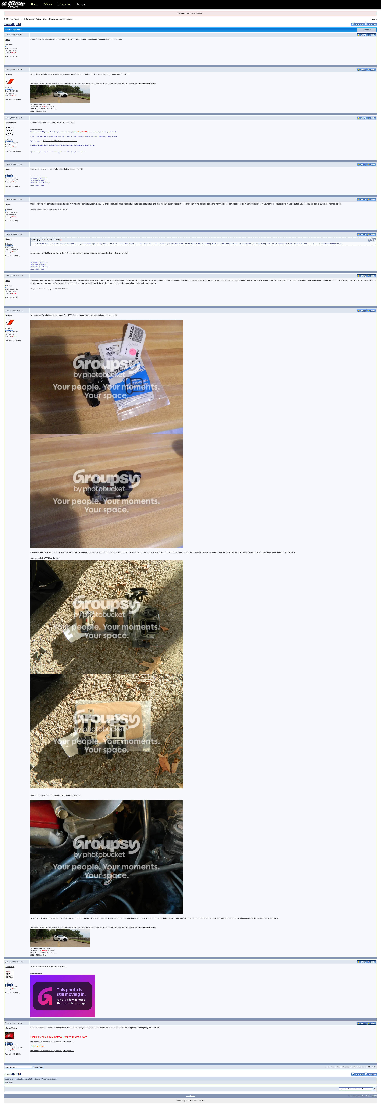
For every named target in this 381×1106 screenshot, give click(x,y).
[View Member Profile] (9, 81)
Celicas (48, 4)
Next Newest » (370, 1067)
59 (14, 99)
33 (14, 1054)
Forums (81, 4)
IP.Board (189, 1101)
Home (34, 4)
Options (366, 29)
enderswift (10, 967)
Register (199, 13)
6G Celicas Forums (12, 19)
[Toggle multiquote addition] (362, 35)
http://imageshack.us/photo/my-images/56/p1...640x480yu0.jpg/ (213, 280)
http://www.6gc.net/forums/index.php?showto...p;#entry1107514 (52, 1041)
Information (64, 4)
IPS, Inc (201, 1101)
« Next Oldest (330, 1067)
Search (374, 19)
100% (18, 99)
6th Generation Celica (31, 19)
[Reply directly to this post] (371, 35)
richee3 (9, 75)
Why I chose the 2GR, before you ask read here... (60, 141)
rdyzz (8, 40)
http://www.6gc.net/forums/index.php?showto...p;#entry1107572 (52, 1051)
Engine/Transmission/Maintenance (57, 19)
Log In (193, 13)
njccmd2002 (11, 123)
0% (16, 56)
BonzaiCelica (11, 1028)
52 (14, 151)
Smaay (8, 169)
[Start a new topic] (370, 24)
